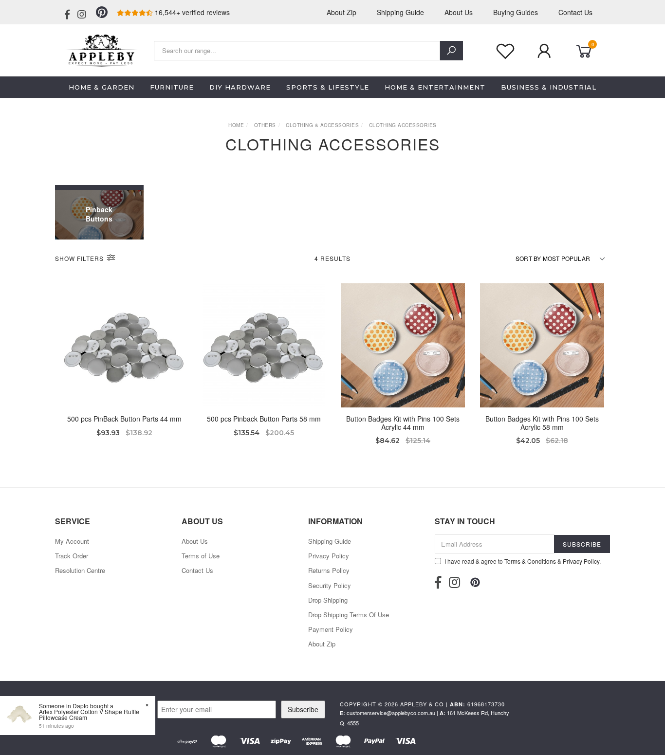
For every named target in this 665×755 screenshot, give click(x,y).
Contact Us (575, 12)
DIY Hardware (240, 87)
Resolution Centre (80, 570)
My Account (72, 541)
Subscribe (303, 709)
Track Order (71, 555)
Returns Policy (329, 570)
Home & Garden (101, 87)
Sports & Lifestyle (327, 87)
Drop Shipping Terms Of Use (348, 614)
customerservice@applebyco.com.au (391, 713)
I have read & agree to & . (522, 561)
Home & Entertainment (435, 87)
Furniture (172, 87)
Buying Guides (515, 12)
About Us (458, 12)
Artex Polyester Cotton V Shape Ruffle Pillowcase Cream (89, 714)
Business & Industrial (548, 87)
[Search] (451, 50)
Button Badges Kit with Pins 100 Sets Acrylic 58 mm (542, 423)
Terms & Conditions (530, 561)
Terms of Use (201, 555)
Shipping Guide (400, 12)
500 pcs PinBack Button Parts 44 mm (124, 419)
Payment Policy (330, 629)
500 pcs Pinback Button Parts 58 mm (264, 419)
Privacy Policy (328, 555)
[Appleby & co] (100, 49)
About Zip (341, 12)
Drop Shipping (328, 600)
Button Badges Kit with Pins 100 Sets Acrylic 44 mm (403, 423)
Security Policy (329, 585)
